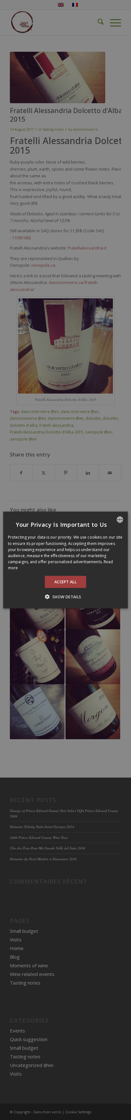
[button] (65, 596)
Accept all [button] (65, 581)
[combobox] (120, 520)
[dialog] (65, 560)
